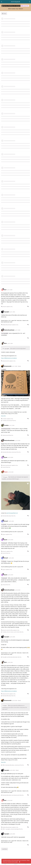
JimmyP (5, 543)
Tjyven (5, 477)
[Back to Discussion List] (1, 1)
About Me (3, 416)
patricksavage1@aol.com (12, 513)
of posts (15, 1)
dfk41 (4, 369)
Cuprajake (5, 333)
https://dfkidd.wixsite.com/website (9, 358)
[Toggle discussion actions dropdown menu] (29, 1)
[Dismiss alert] (19, 862)
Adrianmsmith (6, 428)
